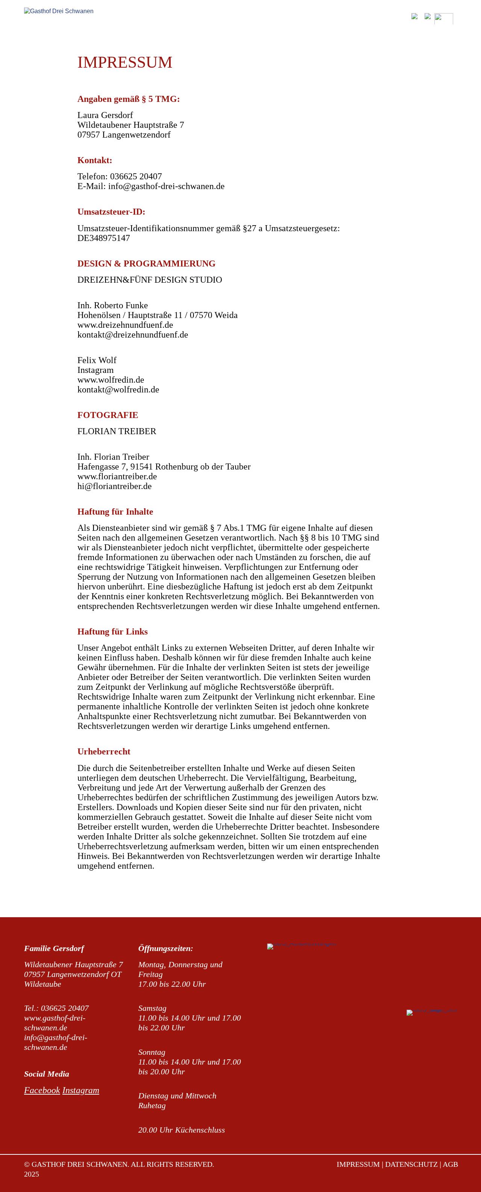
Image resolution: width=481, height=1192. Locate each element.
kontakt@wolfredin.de (118, 389)
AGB (450, 1164)
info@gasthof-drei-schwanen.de (166, 186)
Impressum (358, 1164)
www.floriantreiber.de (117, 476)
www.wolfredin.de (110, 380)
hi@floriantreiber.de (114, 486)
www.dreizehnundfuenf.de (125, 325)
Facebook (42, 1090)
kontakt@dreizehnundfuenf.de (132, 334)
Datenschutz (412, 1164)
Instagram (95, 370)
